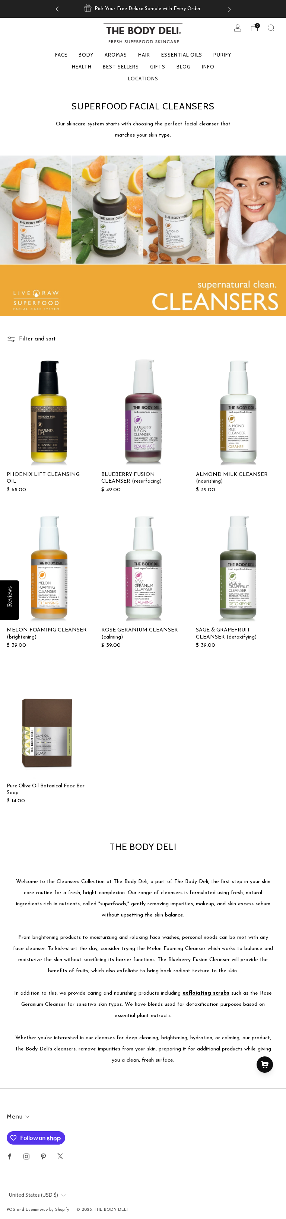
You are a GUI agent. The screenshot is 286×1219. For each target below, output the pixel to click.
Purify (222, 55)
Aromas (116, 55)
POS (11, 1209)
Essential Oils (181, 55)
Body (86, 55)
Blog (184, 67)
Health (82, 67)
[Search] (271, 28)
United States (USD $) (33, 1195)
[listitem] (143, 9)
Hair (144, 55)
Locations (143, 78)
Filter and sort (37, 339)
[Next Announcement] (229, 9)
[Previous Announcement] (57, 9)
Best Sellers (121, 67)
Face (61, 55)
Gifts (157, 67)
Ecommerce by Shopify (47, 1209)
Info (208, 67)
